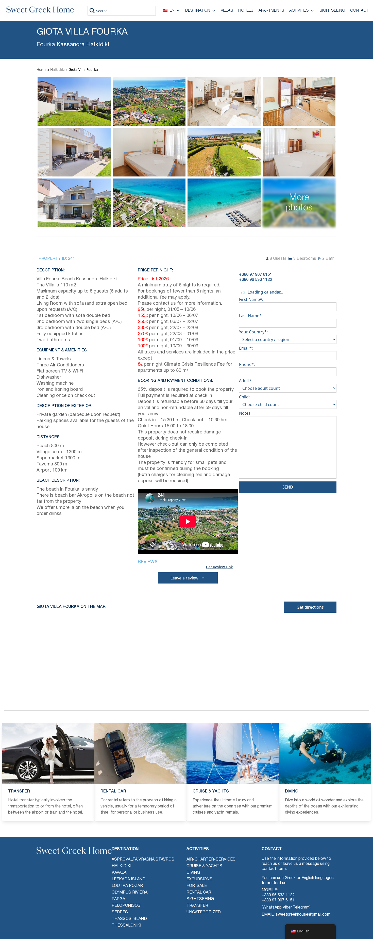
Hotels (245, 10)
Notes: (245, 413)
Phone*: (247, 364)
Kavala (119, 873)
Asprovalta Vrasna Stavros (143, 859)
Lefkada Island (128, 879)
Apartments (271, 10)
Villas (227, 10)
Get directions (310, 607)
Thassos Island (129, 919)
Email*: (246, 348)
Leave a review (184, 578)
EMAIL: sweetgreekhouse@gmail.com (296, 914)
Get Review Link (219, 567)
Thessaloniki (126, 925)
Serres (120, 912)
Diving (193, 873)
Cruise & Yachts (204, 866)
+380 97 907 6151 (278, 900)
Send (287, 487)
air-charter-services (211, 859)
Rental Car (199, 892)
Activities (299, 10)
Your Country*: (253, 332)
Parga (118, 899)
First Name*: (251, 299)
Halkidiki (57, 69)
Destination (197, 10)
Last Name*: (251, 315)
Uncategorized (204, 912)
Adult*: (245, 380)
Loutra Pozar (127, 886)
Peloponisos (126, 906)
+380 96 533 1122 (278, 895)
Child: (244, 397)
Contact (359, 10)
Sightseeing (332, 10)
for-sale (197, 886)
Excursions (199, 879)
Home (41, 69)
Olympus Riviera (129, 892)
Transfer (197, 906)
